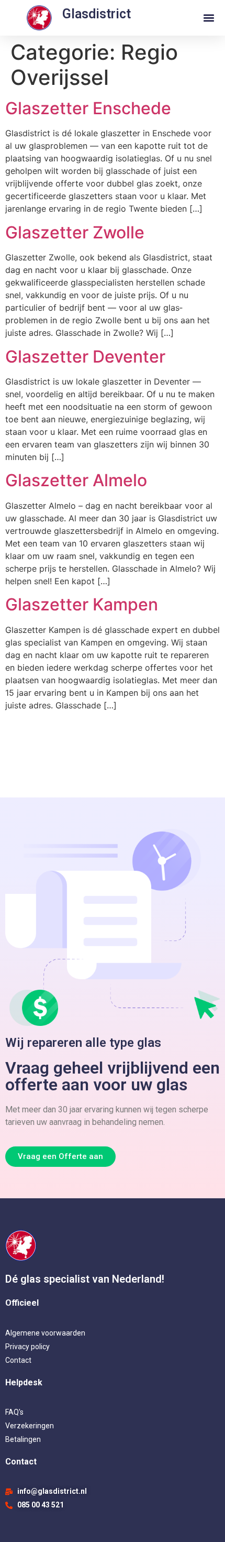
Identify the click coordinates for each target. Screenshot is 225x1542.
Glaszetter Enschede (88, 108)
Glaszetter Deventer (85, 356)
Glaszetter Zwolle (74, 232)
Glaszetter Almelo (76, 480)
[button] (208, 18)
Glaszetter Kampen (81, 604)
